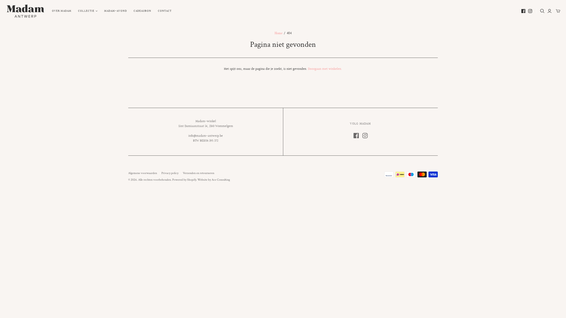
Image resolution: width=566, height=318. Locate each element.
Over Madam (61, 11)
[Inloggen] (549, 11)
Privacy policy (169, 173)
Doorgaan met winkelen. (325, 69)
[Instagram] (530, 11)
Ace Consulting (221, 180)
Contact (165, 11)
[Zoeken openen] (542, 11)
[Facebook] (523, 11)
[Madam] (25, 11)
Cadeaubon (142, 11)
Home (278, 33)
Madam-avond (115, 11)
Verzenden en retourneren (198, 173)
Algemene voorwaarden (142, 173)
